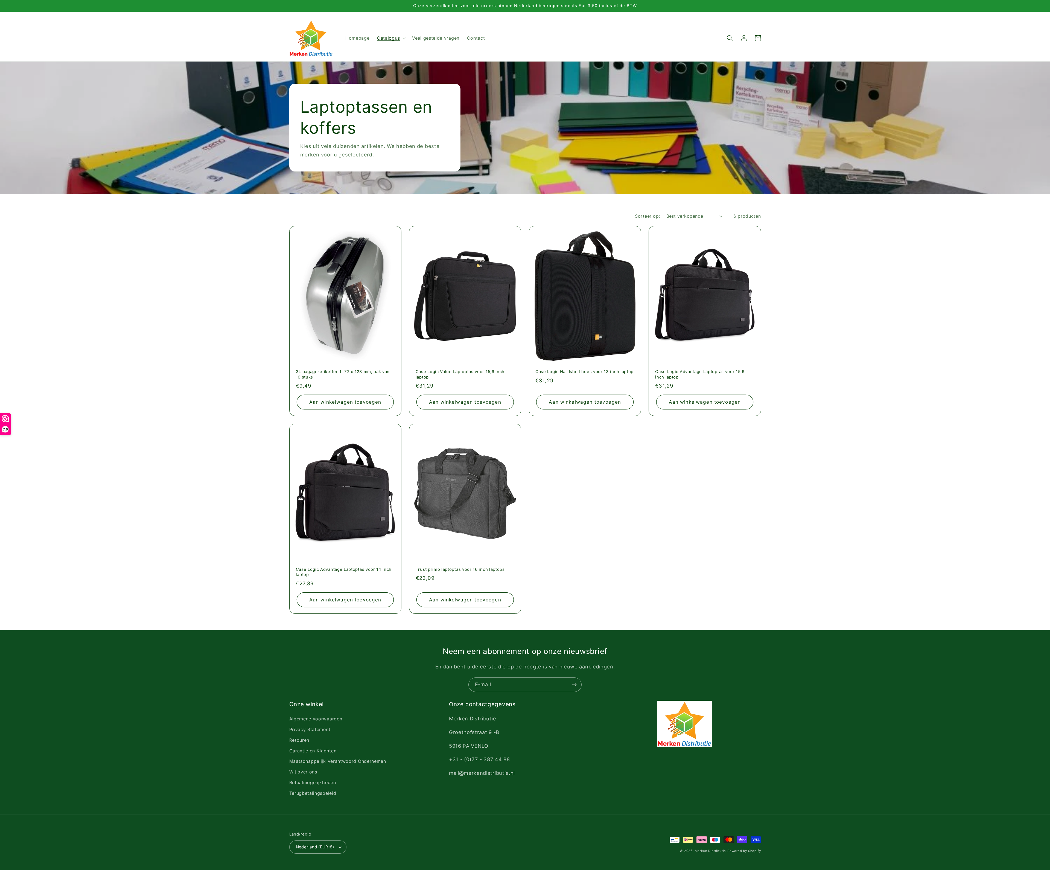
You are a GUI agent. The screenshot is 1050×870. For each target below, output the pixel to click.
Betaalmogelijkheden (312, 782)
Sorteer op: (647, 216)
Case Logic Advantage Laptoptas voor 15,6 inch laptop (700, 374)
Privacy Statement (310, 729)
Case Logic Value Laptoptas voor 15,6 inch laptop (460, 374)
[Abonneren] (574, 684)
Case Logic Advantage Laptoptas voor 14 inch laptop (344, 572)
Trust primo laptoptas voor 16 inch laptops (460, 569)
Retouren (299, 740)
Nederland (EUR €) (315, 847)
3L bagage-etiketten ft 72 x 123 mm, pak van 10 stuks (343, 374)
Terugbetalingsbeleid (312, 793)
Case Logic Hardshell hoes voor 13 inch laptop (584, 371)
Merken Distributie (710, 851)
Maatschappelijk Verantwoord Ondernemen (337, 761)
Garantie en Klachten (313, 750)
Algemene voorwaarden (315, 718)
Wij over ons (303, 772)
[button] (390, 38)
